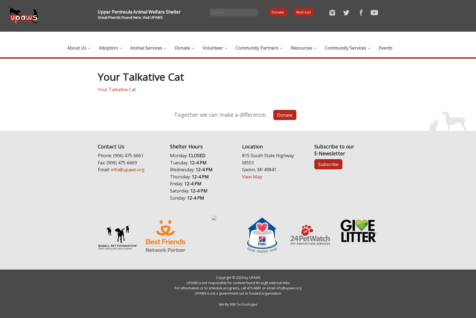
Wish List (303, 12)
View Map (252, 177)
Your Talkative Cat (117, 89)
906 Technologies (243, 304)
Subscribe (328, 164)
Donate (278, 12)
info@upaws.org (128, 170)
